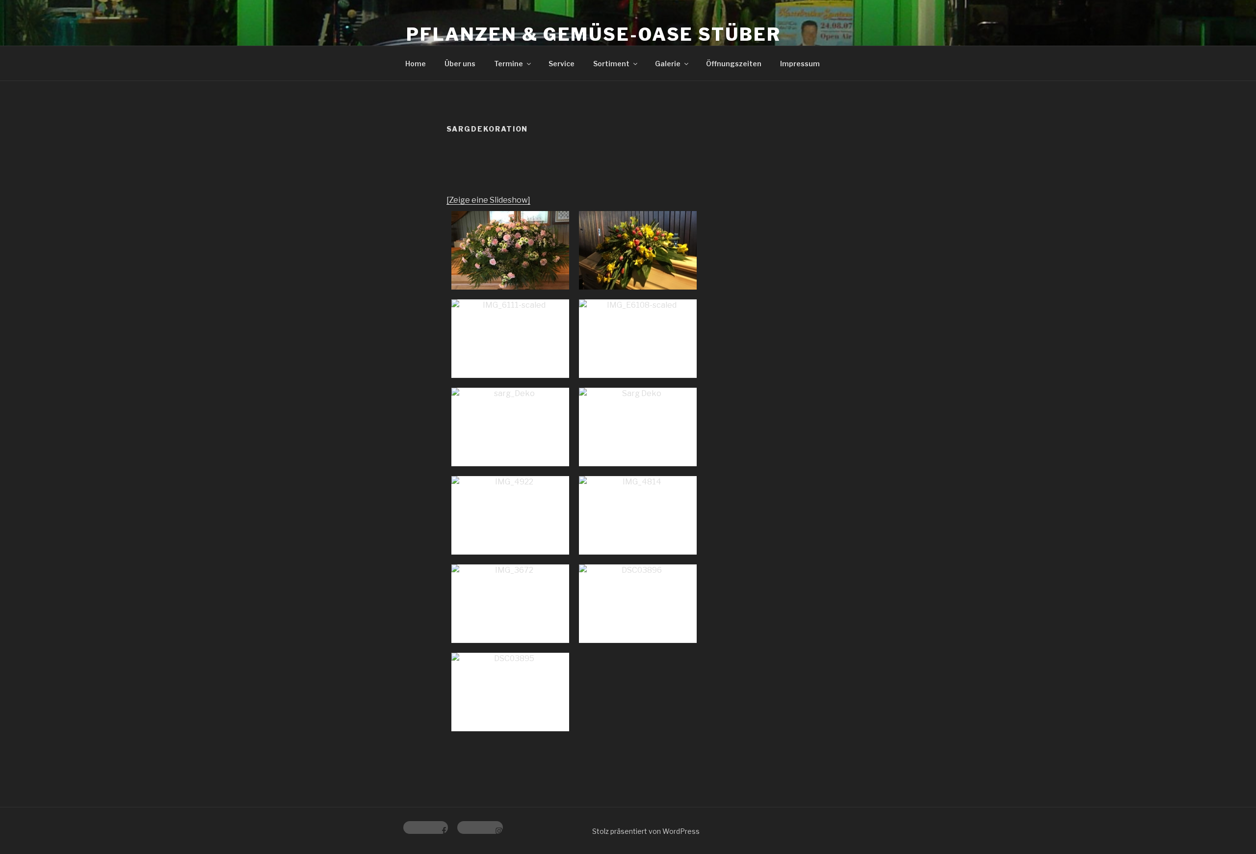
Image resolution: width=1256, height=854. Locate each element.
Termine (508, 63)
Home (415, 63)
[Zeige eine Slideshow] (488, 200)
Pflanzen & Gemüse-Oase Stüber (593, 34)
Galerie (667, 63)
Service (562, 63)
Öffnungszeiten (733, 63)
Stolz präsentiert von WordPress (646, 831)
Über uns (460, 63)
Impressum (800, 63)
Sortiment (611, 63)
